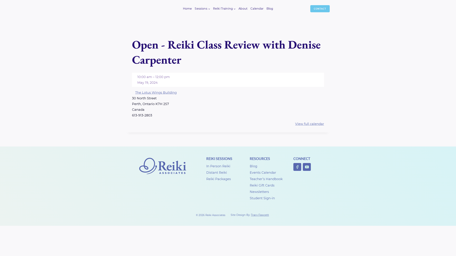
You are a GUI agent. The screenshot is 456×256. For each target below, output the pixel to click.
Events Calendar (263, 173)
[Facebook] (297, 167)
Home (187, 8)
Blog (269, 8)
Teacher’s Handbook (266, 179)
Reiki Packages (218, 179)
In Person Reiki (218, 166)
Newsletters (259, 192)
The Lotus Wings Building (156, 93)
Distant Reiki (216, 173)
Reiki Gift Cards (262, 185)
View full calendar (309, 124)
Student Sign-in (262, 198)
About (243, 8)
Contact (320, 8)
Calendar (256, 8)
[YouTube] (307, 167)
